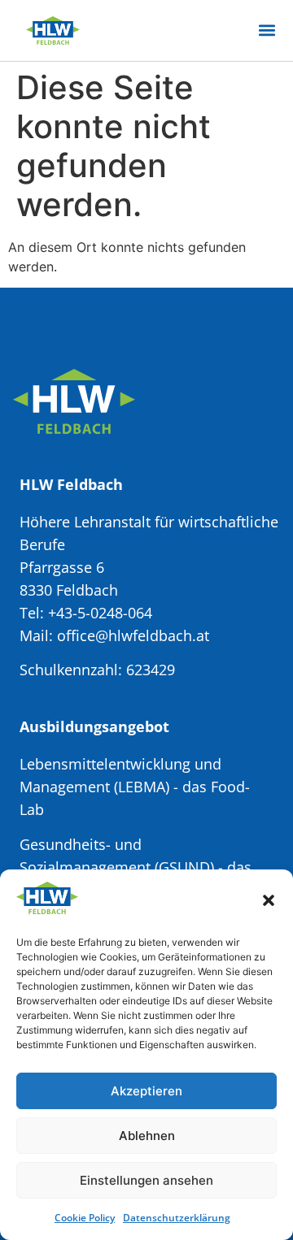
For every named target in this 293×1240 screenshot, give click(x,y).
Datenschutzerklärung (176, 1218)
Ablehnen (147, 1135)
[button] (268, 900)
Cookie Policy (85, 1218)
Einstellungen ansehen (146, 1180)
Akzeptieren (146, 1091)
